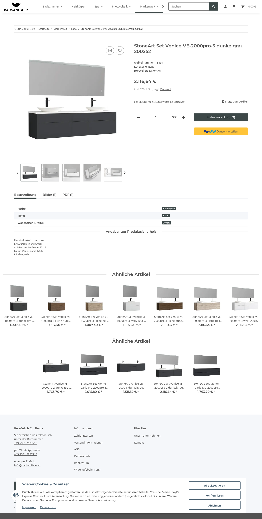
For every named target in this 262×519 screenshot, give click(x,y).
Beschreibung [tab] (25, 195)
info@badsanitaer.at (27, 465)
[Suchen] (213, 6)
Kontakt (139, 442)
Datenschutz (48, 507)
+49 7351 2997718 (25, 443)
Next (125, 173)
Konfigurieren (215, 495)
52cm (166, 215)
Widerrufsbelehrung (87, 469)
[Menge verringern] (138, 117)
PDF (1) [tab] (68, 195)
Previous (17, 173)
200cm (166, 222)
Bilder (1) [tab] (49, 195)
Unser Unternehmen (147, 435)
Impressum (29, 507)
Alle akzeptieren (214, 485)
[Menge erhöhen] (183, 117)
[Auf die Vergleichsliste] (110, 50)
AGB (77, 449)
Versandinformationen (88, 442)
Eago (151, 66)
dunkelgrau (169, 208)
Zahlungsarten (83, 435)
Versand (165, 89)
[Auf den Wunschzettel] (120, 50)
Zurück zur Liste (26, 29)
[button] (160, 6)
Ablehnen (214, 505)
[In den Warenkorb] (17, 41)
